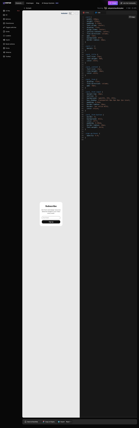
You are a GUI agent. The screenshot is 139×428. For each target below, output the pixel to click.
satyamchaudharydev (115, 8)
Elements (19, 3)
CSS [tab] (99, 12)
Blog (37, 3)
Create (114, 3)
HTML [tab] (87, 12)
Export (63, 422)
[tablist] (94, 13)
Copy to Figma (49, 422)
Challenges (30, 3)
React (68, 422)
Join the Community (129, 3)
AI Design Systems (50, 3)
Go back (28, 8)
